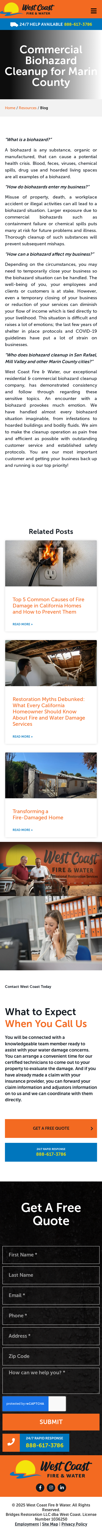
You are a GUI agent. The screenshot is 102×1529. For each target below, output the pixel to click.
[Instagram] (51, 1487)
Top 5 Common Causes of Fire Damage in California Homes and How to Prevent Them (48, 605)
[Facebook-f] (40, 1487)
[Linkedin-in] (62, 1487)
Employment (27, 1524)
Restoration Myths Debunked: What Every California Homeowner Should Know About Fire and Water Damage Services (49, 711)
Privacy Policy (74, 1524)
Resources (28, 108)
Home (10, 108)
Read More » (23, 624)
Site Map (50, 1524)
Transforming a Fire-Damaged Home (38, 814)
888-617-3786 (78, 24)
